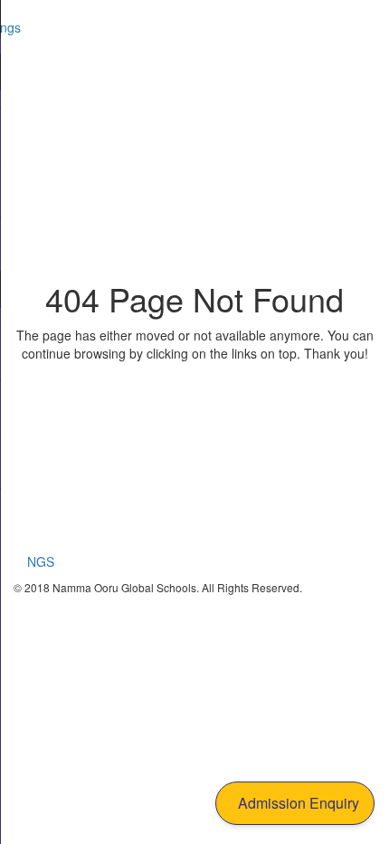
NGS (40, 561)
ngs (10, 27)
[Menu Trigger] (352, 27)
